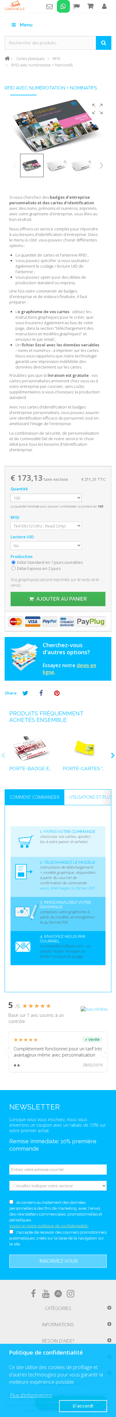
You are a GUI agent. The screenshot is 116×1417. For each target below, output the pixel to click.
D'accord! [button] (83, 1406)
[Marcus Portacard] (85, 748)
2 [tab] (58, 781)
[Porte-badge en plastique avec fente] (31, 748)
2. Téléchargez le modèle (67, 862)
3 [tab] (67, 781)
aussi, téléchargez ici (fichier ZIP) (67, 888)
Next (113, 756)
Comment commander (34, 797)
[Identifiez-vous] (104, 7)
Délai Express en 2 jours (39, 568)
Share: (11, 693)
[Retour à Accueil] (7, 58)
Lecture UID (23, 536)
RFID (15, 517)
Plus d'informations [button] (31, 1395)
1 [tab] (49, 781)
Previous (3, 756)
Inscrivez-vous (59, 1261)
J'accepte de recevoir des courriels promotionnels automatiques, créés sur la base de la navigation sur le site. (58, 1238)
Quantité (19, 489)
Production (22, 556)
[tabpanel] (31, 755)
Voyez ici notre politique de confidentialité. (48, 1225)
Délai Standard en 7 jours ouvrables (50, 562)
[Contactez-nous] (50, 6)
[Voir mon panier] (90, 6)
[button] (97, 109)
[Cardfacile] (15, 5)
